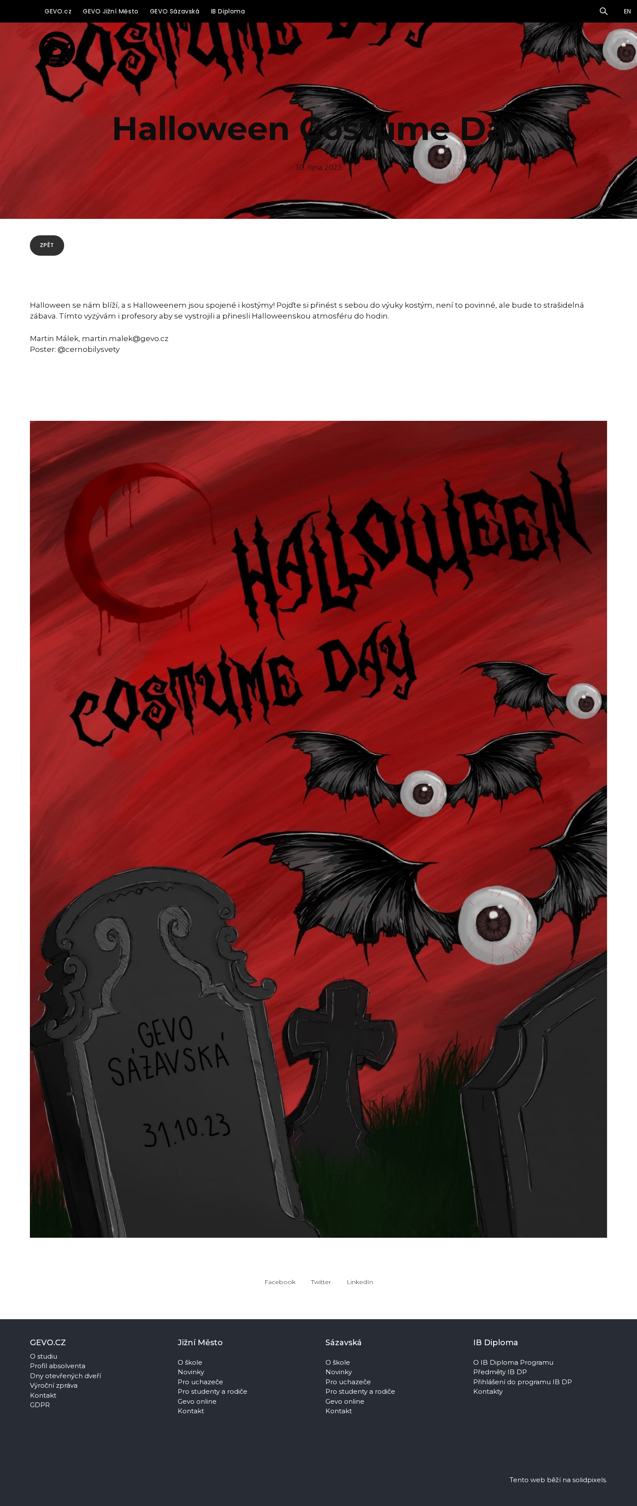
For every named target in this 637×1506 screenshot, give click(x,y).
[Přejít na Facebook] (184, 1443)
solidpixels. (589, 1480)
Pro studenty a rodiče (213, 1391)
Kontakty (488, 1391)
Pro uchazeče (200, 1382)
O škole (191, 1362)
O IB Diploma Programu (513, 1362)
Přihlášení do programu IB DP (522, 1382)
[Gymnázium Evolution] (57, 49)
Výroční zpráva (54, 1385)
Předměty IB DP (501, 1372)
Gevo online (198, 1401)
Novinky (192, 1372)
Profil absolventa (57, 1366)
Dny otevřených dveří (65, 1376)
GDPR (40, 1405)
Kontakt (43, 1395)
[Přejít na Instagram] (210, 1443)
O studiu (43, 1356)
